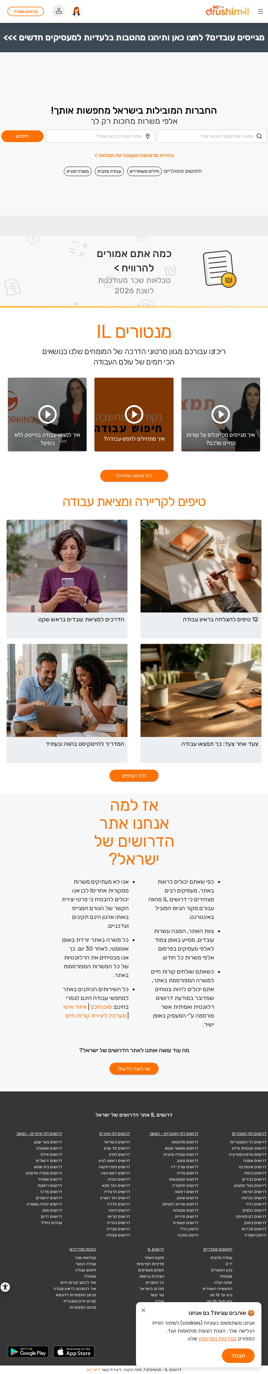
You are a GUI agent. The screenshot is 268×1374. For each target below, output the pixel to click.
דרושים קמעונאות (183, 1179)
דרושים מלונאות (185, 1142)
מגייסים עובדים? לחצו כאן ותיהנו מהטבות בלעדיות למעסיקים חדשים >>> (134, 37)
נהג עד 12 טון (221, 1295)
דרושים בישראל (117, 1142)
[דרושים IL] (227, 11)
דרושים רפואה (186, 1191)
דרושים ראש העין (115, 1173)
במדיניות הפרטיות (218, 1338)
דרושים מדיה (187, 1173)
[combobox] (212, 136)
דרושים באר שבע (48, 1142)
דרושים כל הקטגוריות (248, 1142)
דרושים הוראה (254, 1191)
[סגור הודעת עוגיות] (143, 1311)
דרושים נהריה (118, 1222)
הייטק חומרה (255, 1235)
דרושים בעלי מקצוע (250, 1185)
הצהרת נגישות (152, 1276)
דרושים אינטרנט (252, 1167)
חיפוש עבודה (85, 1270)
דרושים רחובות (50, 1185)
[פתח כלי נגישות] (5, 1287)
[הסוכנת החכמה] (76, 11)
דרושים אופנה (254, 1160)
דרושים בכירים (254, 1179)
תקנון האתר (154, 1257)
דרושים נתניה (119, 1179)
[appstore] (74, 1352)
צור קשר (157, 1295)
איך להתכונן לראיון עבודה (75, 1288)
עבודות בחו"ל (51, 1222)
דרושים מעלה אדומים (44, 1173)
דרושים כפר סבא (116, 1185)
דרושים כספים (254, 1210)
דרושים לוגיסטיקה (251, 1216)
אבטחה (226, 1276)
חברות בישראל (152, 1288)
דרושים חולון (119, 1154)
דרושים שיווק (187, 1198)
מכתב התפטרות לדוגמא (76, 1295)
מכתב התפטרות (83, 1307)
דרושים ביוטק (255, 1222)
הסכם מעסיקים (151, 1270)
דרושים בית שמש (48, 1167)
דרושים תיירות (186, 1216)
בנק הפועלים (221, 1270)
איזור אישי (75, 1006)
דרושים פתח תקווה (114, 1167)
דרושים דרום (51, 1216)
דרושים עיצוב (187, 1160)
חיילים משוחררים (144, 171)
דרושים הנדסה (254, 1198)
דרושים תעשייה (185, 1222)
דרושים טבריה (118, 1229)
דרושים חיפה (119, 1210)
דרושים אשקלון (49, 1148)
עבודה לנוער (85, 1264)
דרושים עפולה (118, 1235)
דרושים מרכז (51, 1191)
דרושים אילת (51, 1154)
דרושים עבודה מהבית (180, 1154)
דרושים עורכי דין (184, 1167)
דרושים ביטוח (255, 1173)
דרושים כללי (255, 1204)
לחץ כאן (93, 1369)
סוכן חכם (101, 1006)
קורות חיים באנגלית (79, 1301)
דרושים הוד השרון (115, 1198)
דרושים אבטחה (185, 1210)
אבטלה (90, 1276)
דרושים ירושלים (49, 1160)
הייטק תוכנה (187, 1235)
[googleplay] (28, 1352)
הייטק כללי (189, 1229)
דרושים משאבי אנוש (181, 1148)
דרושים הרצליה (117, 1191)
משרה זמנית (77, 171)
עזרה (159, 1301)
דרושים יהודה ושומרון (44, 1204)
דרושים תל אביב (117, 1148)
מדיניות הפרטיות (150, 1264)
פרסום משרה (25, 11)
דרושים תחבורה (185, 1185)
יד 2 (229, 1264)
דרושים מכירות (254, 1229)
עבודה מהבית (109, 171)
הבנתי (238, 1355)
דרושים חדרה (118, 1204)
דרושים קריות (119, 1216)
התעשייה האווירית (217, 1288)
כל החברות (154, 1282)
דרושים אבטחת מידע (249, 1148)
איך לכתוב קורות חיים (78, 1282)
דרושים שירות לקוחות (180, 1204)
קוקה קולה (223, 1282)
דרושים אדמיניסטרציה (247, 1154)
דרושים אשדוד (50, 1179)
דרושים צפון (52, 1210)
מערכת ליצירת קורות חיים (95, 1015)
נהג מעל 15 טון (219, 1301)
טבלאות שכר (85, 1257)
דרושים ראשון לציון (114, 1160)
